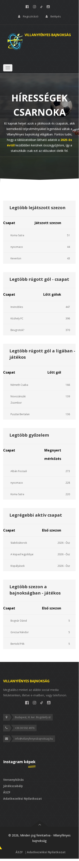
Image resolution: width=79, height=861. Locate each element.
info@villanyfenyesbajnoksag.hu (34, 738)
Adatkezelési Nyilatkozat (22, 799)
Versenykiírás (13, 780)
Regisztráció (30, 16)
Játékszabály (13, 786)
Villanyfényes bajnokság (26, 681)
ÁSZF (6, 792)
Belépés (55, 16)
